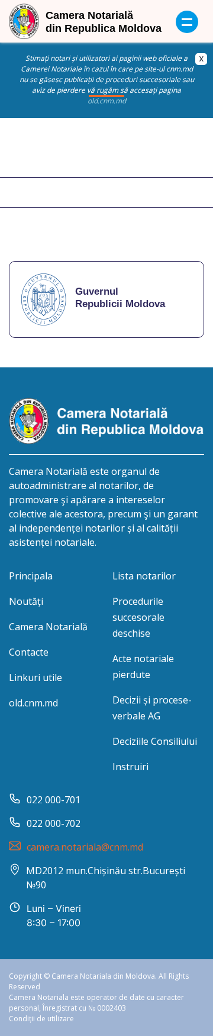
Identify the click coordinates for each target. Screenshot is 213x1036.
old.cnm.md (33, 702)
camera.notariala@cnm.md (85, 846)
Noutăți (26, 601)
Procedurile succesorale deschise (138, 617)
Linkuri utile (35, 677)
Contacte (29, 652)
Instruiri (130, 766)
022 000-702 (53, 823)
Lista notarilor (144, 575)
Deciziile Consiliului (154, 741)
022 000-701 (53, 799)
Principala (31, 575)
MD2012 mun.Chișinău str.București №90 (105, 877)
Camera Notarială (48, 626)
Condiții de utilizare (41, 1019)
